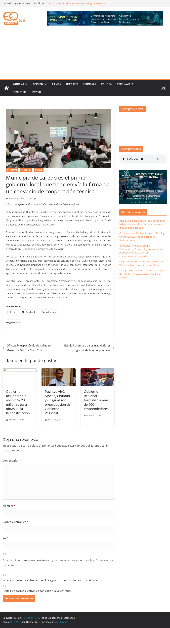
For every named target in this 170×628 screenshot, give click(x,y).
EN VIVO (36, 92)
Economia (89, 84)
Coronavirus (125, 84)
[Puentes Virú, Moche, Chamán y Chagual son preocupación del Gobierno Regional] (58, 371)
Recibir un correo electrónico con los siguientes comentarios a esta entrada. (50, 580)
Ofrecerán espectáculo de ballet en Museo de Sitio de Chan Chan (29, 348)
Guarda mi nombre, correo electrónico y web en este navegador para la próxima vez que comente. (58, 563)
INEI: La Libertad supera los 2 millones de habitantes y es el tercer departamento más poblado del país (142, 224)
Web (5, 538)
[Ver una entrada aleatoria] (163, 88)
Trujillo (38, 170)
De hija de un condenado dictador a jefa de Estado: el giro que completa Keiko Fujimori (141, 274)
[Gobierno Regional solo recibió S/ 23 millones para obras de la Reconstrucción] (20, 371)
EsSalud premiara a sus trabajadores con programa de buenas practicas (87, 348)
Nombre (9, 506)
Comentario (11, 460)
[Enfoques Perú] (7, 88)
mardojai (32, 198)
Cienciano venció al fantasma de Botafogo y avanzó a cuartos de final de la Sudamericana (75, 5)
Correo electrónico (15, 522)
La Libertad (12, 170)
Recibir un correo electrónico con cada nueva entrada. (37, 591)
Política (106, 84)
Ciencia (56, 84)
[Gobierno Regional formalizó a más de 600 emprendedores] (97, 371)
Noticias (18, 84)
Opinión (38, 84)
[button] (26, 84)
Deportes (72, 84)
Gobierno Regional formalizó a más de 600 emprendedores (96, 400)
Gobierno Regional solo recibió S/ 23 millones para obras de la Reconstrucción (18, 402)
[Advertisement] (85, 54)
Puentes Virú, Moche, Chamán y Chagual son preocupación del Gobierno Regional (58, 402)
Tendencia (19, 92)
